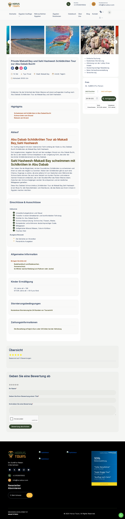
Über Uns (80, 15)
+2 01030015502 (80, 5)
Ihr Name (12, 388)
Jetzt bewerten (104, 484)
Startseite (12, 14)
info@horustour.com (106, 5)
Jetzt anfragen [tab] (106, 91)
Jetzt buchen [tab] (90, 91)
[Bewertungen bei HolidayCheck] (112, 453)
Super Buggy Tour (102, 472)
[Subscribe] (29, 495)
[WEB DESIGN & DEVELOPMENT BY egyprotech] (13, 515)
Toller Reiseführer (102, 467)
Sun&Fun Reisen (104, 453)
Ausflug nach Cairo (102, 477)
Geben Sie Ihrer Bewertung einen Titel (23, 396)
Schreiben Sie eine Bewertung (20, 404)
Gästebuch (72, 14)
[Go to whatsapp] (121, 515)
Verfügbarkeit (110, 99)
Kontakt (95, 14)
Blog (88, 14)
